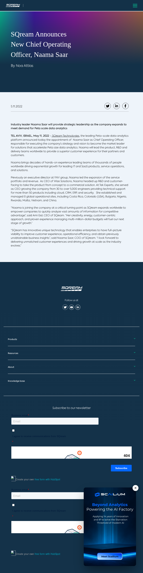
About (11, 367)
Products (12, 339)
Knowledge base (16, 381)
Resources (13, 353)
